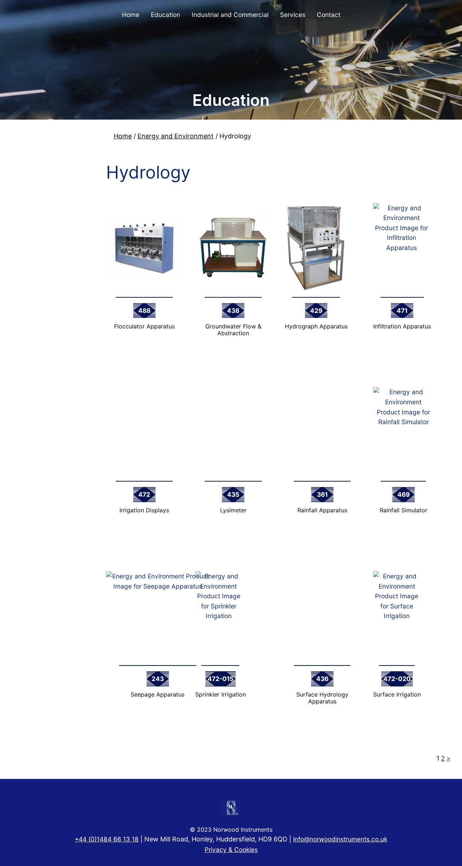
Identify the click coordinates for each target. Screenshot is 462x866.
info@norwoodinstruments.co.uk (340, 839)
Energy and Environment (176, 136)
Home (123, 136)
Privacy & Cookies (231, 849)
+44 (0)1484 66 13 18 (107, 839)
